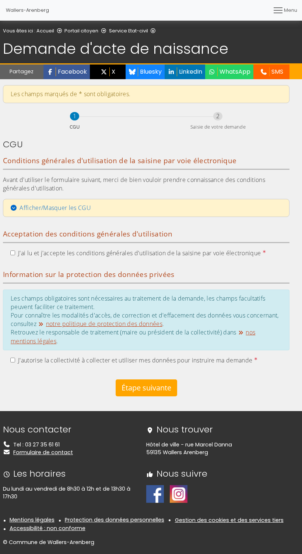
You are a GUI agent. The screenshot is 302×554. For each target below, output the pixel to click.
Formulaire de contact (43, 452)
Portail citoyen (81, 31)
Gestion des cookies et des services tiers (229, 520)
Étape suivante (146, 388)
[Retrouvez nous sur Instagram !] (178, 493)
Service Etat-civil (128, 31)
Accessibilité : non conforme (47, 528)
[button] (66, 71)
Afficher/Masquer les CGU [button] (55, 208)
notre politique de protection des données (104, 324)
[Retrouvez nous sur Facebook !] (155, 493)
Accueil (45, 31)
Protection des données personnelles (114, 519)
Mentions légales (32, 519)
